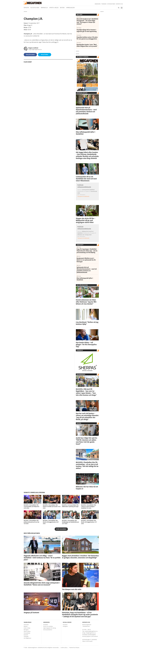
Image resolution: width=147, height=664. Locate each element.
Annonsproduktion (47, 629)
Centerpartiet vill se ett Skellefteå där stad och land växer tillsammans (86, 179)
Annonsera (98, 4)
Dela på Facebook (30, 54)
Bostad (62, 7)
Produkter (45, 624)
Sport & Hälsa (53, 7)
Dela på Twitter (44, 54)
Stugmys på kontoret (31, 613)
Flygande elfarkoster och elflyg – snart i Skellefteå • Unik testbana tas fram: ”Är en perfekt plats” (42, 558)
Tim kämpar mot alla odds (71, 589)
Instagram (65, 626)
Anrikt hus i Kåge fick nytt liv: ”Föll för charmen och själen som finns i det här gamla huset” (86, 441)
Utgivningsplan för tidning (49, 628)
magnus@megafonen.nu (35, 49)
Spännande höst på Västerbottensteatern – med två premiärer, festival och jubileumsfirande (86, 111)
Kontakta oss (119, 4)
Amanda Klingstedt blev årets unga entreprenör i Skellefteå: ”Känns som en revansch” (42, 584)
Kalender (26, 634)
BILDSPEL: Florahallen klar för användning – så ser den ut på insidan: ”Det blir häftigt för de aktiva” (87, 465)
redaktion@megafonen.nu (91, 631)
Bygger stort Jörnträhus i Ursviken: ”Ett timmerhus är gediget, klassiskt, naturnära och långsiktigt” (80, 557)
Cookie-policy (64, 647)
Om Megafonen (111, 4)
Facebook (65, 624)
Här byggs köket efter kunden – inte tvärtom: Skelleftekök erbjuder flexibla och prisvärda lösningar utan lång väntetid (87, 155)
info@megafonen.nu (91, 633)
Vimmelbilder (70, 7)
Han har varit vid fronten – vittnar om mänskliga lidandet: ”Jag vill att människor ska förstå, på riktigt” (87, 416)
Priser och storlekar (48, 626)
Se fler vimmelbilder (61, 529)
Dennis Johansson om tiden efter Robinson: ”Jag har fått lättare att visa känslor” (86, 302)
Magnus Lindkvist (33, 48)
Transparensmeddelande (83, 196)
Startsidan (26, 624)
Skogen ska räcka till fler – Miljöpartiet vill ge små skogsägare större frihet (85, 220)
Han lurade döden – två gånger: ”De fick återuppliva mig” (86, 345)
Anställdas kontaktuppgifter (89, 634)
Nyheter (26, 7)
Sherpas (77, 647)
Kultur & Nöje (34, 7)
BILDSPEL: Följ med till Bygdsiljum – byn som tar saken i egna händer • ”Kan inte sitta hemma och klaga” (86, 392)
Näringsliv (44, 7)
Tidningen (103, 4)
